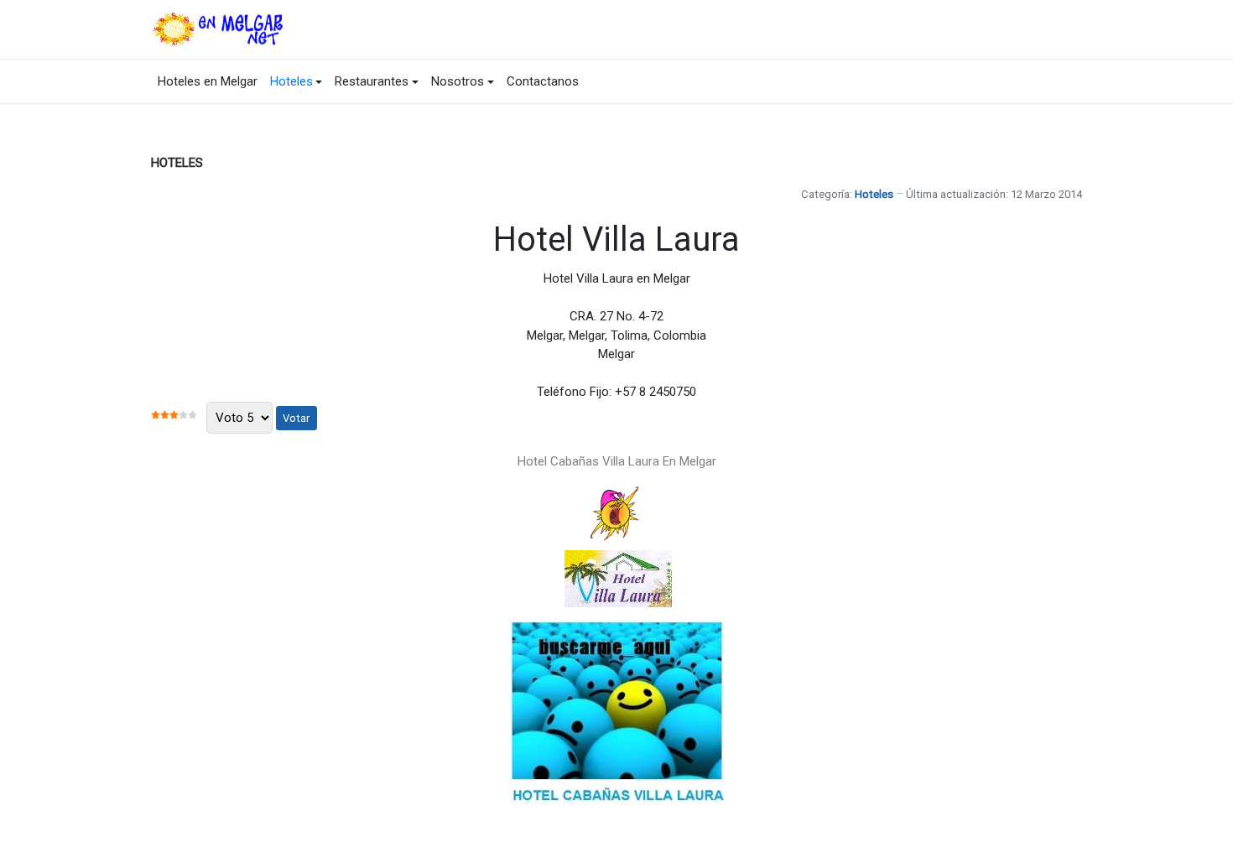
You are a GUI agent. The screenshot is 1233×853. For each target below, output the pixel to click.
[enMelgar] (298, 29)
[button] (296, 81)
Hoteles (874, 194)
